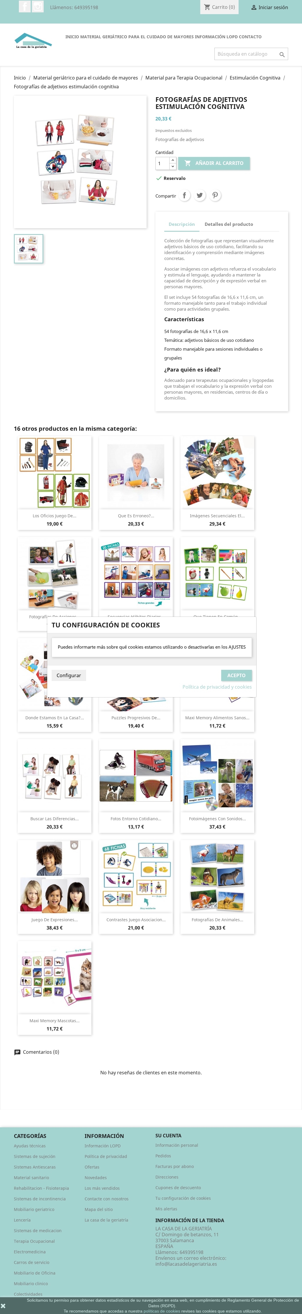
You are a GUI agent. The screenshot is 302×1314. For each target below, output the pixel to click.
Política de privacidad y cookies (217, 687)
